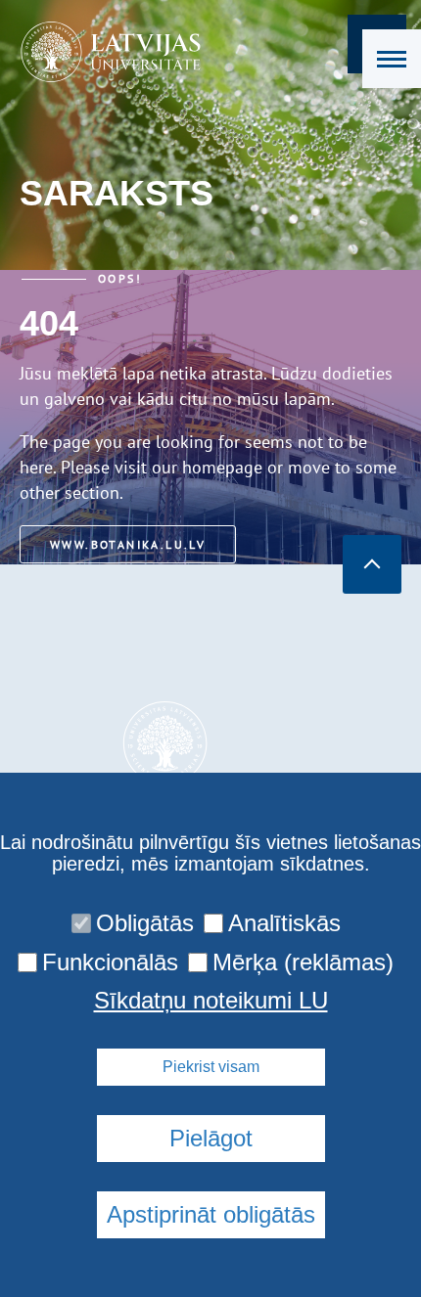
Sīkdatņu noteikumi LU (211, 1000)
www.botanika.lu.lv (128, 544)
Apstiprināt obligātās (211, 1214)
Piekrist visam (211, 1066)
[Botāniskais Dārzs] (104, 52)
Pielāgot (211, 1138)
